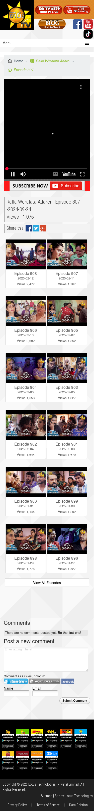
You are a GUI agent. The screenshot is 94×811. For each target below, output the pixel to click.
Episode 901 (66, 444)
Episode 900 (25, 501)
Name (8, 688)
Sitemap (46, 796)
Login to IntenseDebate (16, 681)
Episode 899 (66, 501)
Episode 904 (25, 387)
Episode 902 (25, 444)
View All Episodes (47, 582)
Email (36, 688)
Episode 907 (66, 273)
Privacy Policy (17, 805)
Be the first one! (69, 632)
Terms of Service (48, 805)
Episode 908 (25, 273)
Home (18, 60)
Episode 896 (66, 558)
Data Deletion (78, 805)
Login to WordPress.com (44, 681)
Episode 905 (66, 330)
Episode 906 (25, 330)
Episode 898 (25, 558)
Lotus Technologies (79, 796)
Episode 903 (66, 387)
